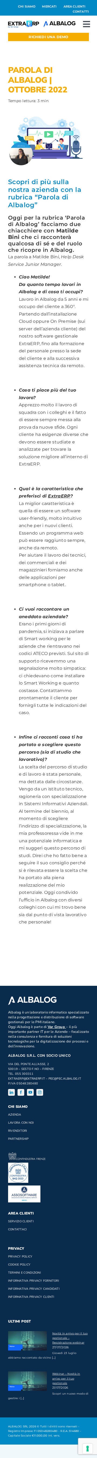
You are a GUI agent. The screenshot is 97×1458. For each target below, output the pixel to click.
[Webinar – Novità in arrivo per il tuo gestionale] (27, 1381)
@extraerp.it (34, 1079)
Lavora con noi (21, 1123)
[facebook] (21, 1092)
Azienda (14, 1115)
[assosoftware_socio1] (24, 1187)
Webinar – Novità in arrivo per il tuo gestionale (66, 1378)
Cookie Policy (19, 1265)
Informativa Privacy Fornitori (33, 1281)
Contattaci (17, 1229)
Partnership (18, 1139)
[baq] (18, 1164)
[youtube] (30, 1092)
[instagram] (39, 1092)
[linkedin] (11, 1092)
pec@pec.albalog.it (64, 1079)
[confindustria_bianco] (27, 1154)
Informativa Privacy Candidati (34, 1289)
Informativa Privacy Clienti (31, 1297)
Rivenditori (17, 1131)
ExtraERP (59, 496)
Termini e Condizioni (24, 1273)
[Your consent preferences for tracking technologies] (87, 1448)
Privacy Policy (20, 1257)
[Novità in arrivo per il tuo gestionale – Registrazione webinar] (27, 1340)
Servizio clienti (21, 1221)
